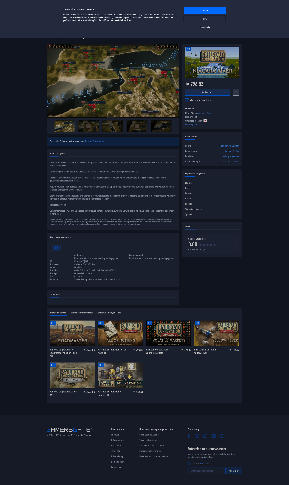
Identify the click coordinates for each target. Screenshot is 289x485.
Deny (205, 19)
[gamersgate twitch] (205, 436)
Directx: (53, 276)
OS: (51, 261)
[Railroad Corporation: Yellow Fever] (216, 333)
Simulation (226, 145)
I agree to (201, 463)
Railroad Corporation (94, 141)
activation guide (204, 113)
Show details (204, 27)
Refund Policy (117, 461)
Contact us (116, 467)
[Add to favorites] (236, 92)
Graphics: (54, 270)
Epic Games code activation (151, 445)
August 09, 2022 (232, 151)
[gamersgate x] (197, 436)
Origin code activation (149, 434)
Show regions (191, 124)
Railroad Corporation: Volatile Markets (157, 351)
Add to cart (207, 92)
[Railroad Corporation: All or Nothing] (120, 333)
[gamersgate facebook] (189, 436)
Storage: (53, 273)
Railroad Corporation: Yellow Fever (205, 351)
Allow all (204, 10)
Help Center (116, 445)
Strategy (235, 145)
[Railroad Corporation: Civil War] (72, 375)
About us (115, 434)
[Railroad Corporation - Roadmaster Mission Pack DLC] (72, 333)
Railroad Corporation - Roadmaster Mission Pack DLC (63, 353)
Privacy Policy (117, 456)
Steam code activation (149, 440)
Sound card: (55, 279)
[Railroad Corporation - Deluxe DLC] (120, 375)
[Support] (221, 436)
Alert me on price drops (200, 100)
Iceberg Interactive (231, 156)
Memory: (54, 267)
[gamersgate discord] (213, 436)
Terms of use (117, 450)
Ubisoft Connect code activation (153, 456)
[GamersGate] (69, 432)
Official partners (118, 440)
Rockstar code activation (150, 450)
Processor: (55, 264)
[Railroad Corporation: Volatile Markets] (168, 333)
